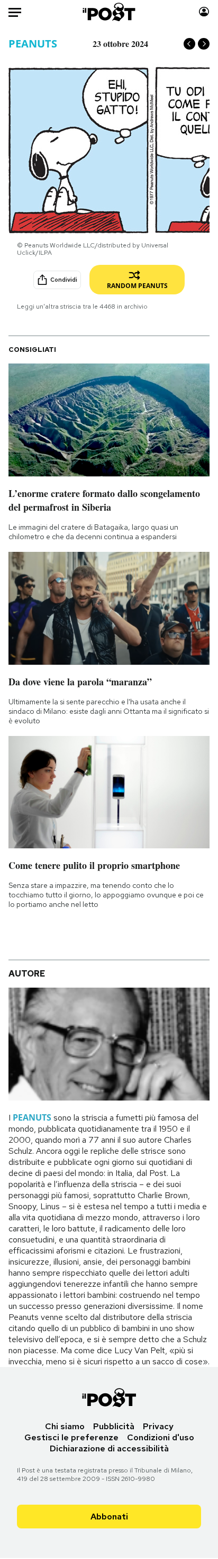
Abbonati (109, 1516)
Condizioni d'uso (160, 1437)
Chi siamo (65, 1426)
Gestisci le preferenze (71, 1437)
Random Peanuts (137, 285)
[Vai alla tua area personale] (204, 11)
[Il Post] (109, 12)
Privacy (158, 1426)
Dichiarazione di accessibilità (109, 1448)
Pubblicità (113, 1426)
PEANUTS (32, 43)
